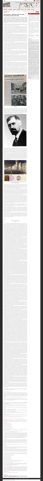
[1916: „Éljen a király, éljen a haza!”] (19, 8)
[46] (14, 366)
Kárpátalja (5, 476)
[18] (10, 229)
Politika (22, 9)
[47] (25, 370)
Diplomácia (28, 9)
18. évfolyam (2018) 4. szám (7, 11)
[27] (12, 259)
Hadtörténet (10, 9)
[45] (7, 366)
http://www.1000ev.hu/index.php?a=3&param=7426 (15, 412)
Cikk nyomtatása (25, 11)
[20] (20, 234)
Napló (25, 9)
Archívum (32, 9)
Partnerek (24, 478)
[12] (8, 66)
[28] (21, 264)
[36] (20, 303)
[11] (23, 60)
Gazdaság (14, 9)
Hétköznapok (5, 9)
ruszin (17, 476)
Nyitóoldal (16, 478)
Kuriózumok (18, 9)
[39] (26, 321)
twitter (36, 0)
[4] (13, 41)
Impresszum (19, 478)
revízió (7, 476)
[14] (22, 194)
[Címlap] (6, 4)
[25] (24, 258)
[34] (8, 289)
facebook (38, 0)
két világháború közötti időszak (12, 476)
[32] (8, 277)
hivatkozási (29, 35)
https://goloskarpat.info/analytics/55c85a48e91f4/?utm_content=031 (11, 420)
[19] (18, 233)
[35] (8, 303)
